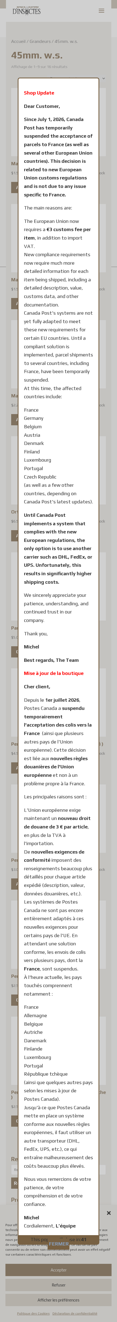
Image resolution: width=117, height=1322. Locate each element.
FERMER (59, 1244)
